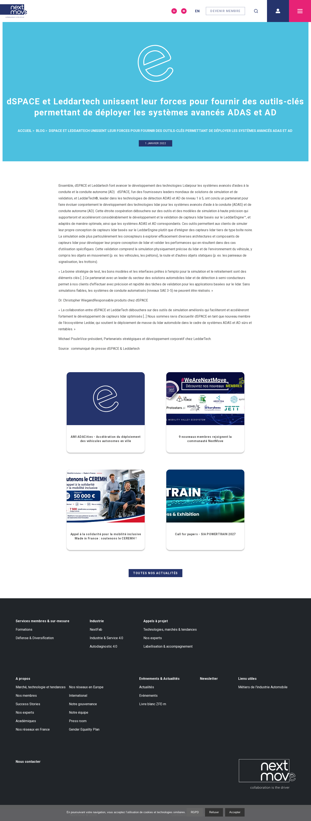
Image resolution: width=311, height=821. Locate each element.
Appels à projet (155, 621)
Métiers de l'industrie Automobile (263, 687)
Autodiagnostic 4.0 (103, 646)
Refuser (214, 812)
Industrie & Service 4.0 (106, 638)
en (197, 11)
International (78, 696)
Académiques (26, 721)
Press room (78, 721)
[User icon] (278, 11)
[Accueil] (13, 11)
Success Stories (28, 704)
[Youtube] (184, 11)
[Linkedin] (174, 11)
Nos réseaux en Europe (86, 687)
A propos (23, 679)
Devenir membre (225, 11)
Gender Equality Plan (84, 729)
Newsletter (209, 679)
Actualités (146, 687)
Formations (24, 629)
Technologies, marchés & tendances (170, 629)
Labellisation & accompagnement (168, 646)
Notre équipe (78, 712)
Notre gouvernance (83, 704)
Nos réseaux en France (33, 729)
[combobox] (256, 11)
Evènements (148, 696)
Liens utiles (247, 679)
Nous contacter (28, 762)
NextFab (96, 629)
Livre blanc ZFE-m (152, 704)
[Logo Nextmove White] (267, 774)
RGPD (195, 812)
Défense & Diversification (35, 638)
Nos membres (26, 696)
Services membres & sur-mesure (42, 621)
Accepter (234, 812)
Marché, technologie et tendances (41, 687)
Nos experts (152, 638)
